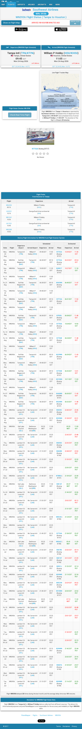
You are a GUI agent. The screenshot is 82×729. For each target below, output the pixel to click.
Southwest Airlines (45, 9)
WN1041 (9, 217)
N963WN (59, 283)
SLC (21, 431)
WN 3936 (41, 13)
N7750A (59, 324)
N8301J (59, 566)
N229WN (59, 354)
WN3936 (58, 715)
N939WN (59, 418)
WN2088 (9, 229)
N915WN (59, 379)
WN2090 (9, 205)
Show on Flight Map (11, 23)
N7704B (59, 338)
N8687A (59, 665)
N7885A (59, 476)
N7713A (59, 299)
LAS (32, 412)
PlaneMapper (25, 715)
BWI (33, 431)
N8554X (59, 517)
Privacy (75, 726)
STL (21, 414)
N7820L (59, 315)
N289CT (59, 268)
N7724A (59, 533)
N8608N (59, 451)
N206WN (59, 648)
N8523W (59, 583)
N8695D (59, 443)
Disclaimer (67, 726)
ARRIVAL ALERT (75, 21)
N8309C (59, 410)
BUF (21, 264)
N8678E (59, 550)
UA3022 (9, 211)
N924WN (59, 402)
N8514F (59, 484)
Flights (35, 715)
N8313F (59, 558)
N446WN (59, 393)
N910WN (59, 591)
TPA (71, 207)
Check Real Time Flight (20, 115)
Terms (59, 726)
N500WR (59, 574)
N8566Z (59, 541)
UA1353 (9, 223)
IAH (39, 213)
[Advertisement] (41, 38)
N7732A (35, 149)
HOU (39, 207)
